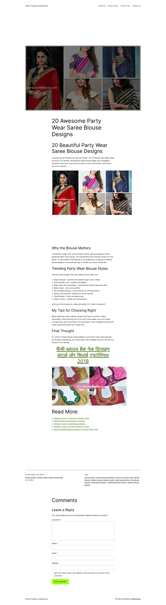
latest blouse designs (122, 480)
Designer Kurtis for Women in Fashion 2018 (71, 418)
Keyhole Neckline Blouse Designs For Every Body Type (76, 429)
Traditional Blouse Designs (117, 482)
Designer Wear (42, 477)
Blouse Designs (30, 477)
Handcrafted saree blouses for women (69, 421)
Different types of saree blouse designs (70, 424)
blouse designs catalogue (105, 477)
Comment (56, 520)
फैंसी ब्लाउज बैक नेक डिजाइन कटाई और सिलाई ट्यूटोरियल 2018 (83, 355)
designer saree (108, 480)
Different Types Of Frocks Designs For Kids (71, 427)
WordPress (136, 599)
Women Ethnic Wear (56, 477)
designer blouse (97, 480)
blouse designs (90, 477)
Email (54, 553)
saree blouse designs (98, 482)
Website (55, 563)
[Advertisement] (83, 32)
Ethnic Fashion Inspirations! (36, 6)
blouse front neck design (125, 477)
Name (55, 543)
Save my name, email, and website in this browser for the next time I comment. (82, 574)
